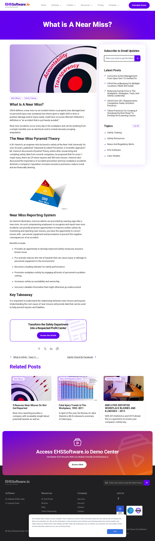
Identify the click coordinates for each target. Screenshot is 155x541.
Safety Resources (116, 138)
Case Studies (113, 156)
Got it (115, 531)
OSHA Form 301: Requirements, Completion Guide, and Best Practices (122, 103)
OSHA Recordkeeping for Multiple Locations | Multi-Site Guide (123, 84)
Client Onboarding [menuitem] (48, 511)
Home (43, 5)
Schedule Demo (139, 5)
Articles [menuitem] (44, 503)
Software (55, 5)
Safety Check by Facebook (80, 357)
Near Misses (16, 98)
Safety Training (30, 98)
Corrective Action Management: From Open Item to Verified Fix (122, 77)
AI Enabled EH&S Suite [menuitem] (15, 499)
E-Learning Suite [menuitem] (12, 503)
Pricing (101, 5)
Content (70, 5)
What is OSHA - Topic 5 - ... (26, 357)
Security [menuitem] (81, 503)
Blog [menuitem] (43, 507)
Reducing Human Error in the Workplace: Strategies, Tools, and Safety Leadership (123, 93)
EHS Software (114, 150)
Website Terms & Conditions (134, 529)
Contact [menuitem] (81, 511)
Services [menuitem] (81, 499)
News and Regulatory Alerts (120, 144)
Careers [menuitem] (81, 507)
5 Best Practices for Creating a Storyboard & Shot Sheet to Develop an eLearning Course (122, 113)
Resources (85, 5)
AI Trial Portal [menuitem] (47, 499)
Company (113, 5)
